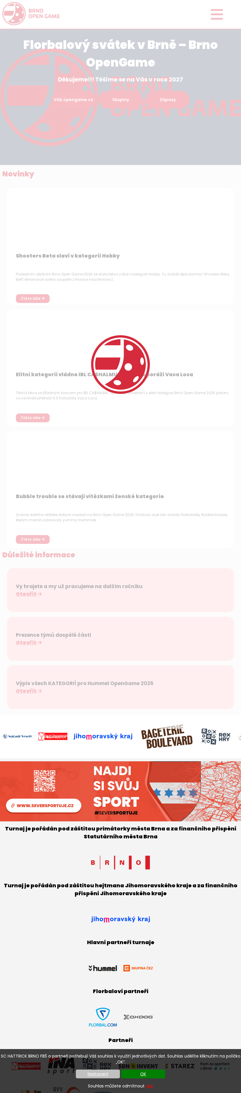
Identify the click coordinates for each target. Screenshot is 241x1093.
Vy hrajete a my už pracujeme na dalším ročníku (79, 586)
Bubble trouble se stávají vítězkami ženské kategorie (90, 496)
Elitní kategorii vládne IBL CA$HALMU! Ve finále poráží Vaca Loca (104, 374)
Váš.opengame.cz (73, 100)
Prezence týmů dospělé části (53, 635)
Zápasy (168, 100)
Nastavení (98, 1074)
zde (149, 1086)
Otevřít (26, 593)
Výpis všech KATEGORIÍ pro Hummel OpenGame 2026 (84, 683)
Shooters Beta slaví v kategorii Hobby (68, 255)
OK (143, 1074)
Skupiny (120, 100)
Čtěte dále (31, 298)
